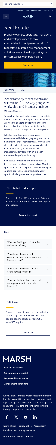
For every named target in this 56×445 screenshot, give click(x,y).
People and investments (16, 378)
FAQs (23, 89)
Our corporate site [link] (33, 10)
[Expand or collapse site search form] (50, 16)
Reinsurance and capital (16, 373)
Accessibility (40, 425)
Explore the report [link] (28, 215)
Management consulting (16, 383)
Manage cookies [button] (27, 430)
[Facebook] (7, 417)
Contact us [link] (48, 10)
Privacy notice (25, 425)
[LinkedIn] (35, 417)
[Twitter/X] (16, 417)
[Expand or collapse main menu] (6, 16)
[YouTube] (25, 417)
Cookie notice (10, 430)
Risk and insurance (13, 367)
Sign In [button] (20, 10)
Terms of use (9, 425)
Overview (9, 89)
